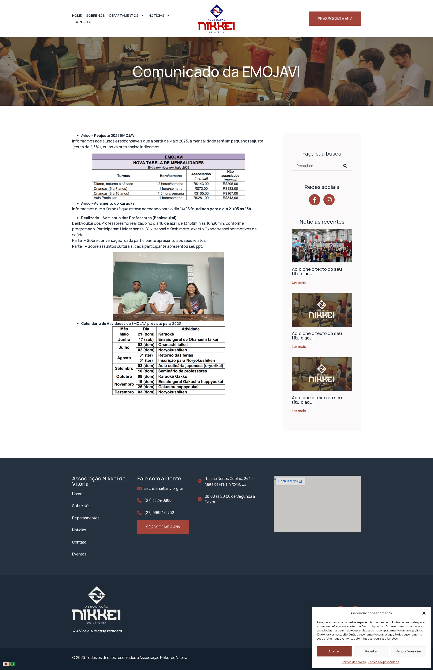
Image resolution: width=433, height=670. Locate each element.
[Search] (346, 166)
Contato (83, 21)
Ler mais (299, 282)
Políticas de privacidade (383, 662)
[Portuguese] (12, 663)
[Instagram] (329, 199)
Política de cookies (354, 662)
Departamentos (123, 15)
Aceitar (334, 651)
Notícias (156, 15)
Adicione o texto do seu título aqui (317, 271)
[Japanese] (6, 663)
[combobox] (316, 166)
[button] (424, 613)
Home (77, 15)
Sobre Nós (95, 15)
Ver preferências (409, 651)
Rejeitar (371, 651)
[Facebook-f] (314, 199)
